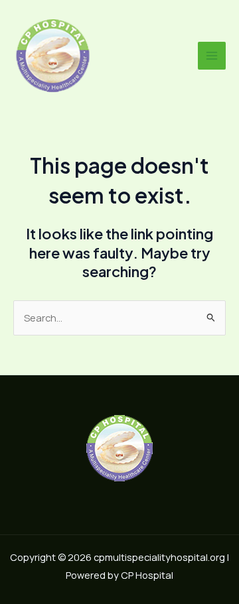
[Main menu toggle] (212, 56)
